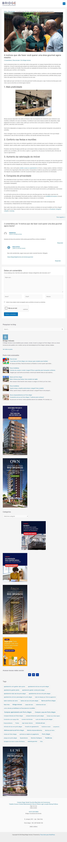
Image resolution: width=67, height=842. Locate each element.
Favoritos (32, 802)
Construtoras (46, 802)
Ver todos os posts (8, 349)
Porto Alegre (46, 734)
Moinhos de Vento (49, 730)
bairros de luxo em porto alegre (29, 700)
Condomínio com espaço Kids (11, 719)
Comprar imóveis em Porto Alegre (13, 716)
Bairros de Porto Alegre (16, 377)
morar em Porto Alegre (10, 734)
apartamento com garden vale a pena (14, 686)
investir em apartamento (32, 726)
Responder (60, 243)
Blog (36, 802)
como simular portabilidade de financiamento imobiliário (19, 708)
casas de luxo (29, 704)
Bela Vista (6, 704)
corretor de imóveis (27, 719)
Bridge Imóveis (17, 704)
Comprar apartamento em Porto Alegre (17, 712)
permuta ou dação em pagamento (29, 734)
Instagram (58, 209)
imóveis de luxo (40, 723)
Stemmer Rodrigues (36, 738)
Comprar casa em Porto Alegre (45, 712)
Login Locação (45, 804)
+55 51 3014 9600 (33, 811)
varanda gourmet (32, 741)
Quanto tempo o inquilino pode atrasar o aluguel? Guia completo (27, 388)
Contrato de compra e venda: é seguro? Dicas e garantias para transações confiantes (32, 370)
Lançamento (56, 726)
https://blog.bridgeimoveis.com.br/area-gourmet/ (20, 257)
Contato (21, 804)
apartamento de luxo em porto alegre (38, 686)
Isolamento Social (46, 726)
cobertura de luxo (41, 704)
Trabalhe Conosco (14, 804)
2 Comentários (8, 60)
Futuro (17, 723)
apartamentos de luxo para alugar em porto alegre (18, 697)
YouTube (12, 211)
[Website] (54, 297)
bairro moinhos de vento (11, 700)
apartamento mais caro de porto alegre (15, 693)
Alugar (23, 802)
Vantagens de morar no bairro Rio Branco (14, 741)
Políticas (56, 804)
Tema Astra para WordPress (47, 834)
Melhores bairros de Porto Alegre (14, 730)
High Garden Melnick (27, 723)
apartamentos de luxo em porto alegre (39, 693)
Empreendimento (8, 723)
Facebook (52, 209)
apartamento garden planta (11, 690)
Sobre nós (40, 802)
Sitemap (51, 804)
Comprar (19, 802)
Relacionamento (28, 804)
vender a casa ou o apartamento (28, 168)
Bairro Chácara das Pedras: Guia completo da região (24, 379)
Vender (27, 802)
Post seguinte (61, 217)
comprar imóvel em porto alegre (35, 716)
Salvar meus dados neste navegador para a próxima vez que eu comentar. (25, 302)
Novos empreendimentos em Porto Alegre (21, 395)
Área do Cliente (36, 804)
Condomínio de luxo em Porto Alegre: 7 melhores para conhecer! (27, 397)
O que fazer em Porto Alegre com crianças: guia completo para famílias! (29, 361)
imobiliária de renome (51, 196)
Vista (41, 741)
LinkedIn (6, 211)
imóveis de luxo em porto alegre (13, 726)
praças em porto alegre (10, 738)
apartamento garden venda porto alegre (33, 690)
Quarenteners (24, 738)
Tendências (48, 738)
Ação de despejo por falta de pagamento (45, 697)
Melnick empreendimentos (34, 730)
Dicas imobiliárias (14, 368)
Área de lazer (16, 60)
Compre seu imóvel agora (53, 716)
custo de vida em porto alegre (44, 719)
